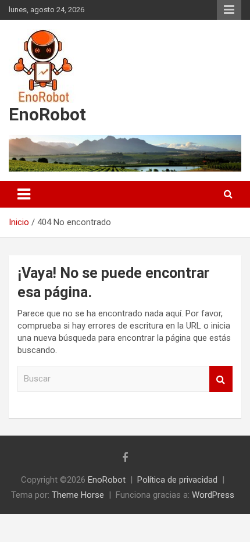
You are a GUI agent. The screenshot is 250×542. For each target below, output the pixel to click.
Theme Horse (78, 495)
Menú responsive (229, 10)
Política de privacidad (177, 480)
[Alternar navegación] (24, 194)
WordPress (213, 495)
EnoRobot (47, 114)
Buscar (221, 379)
